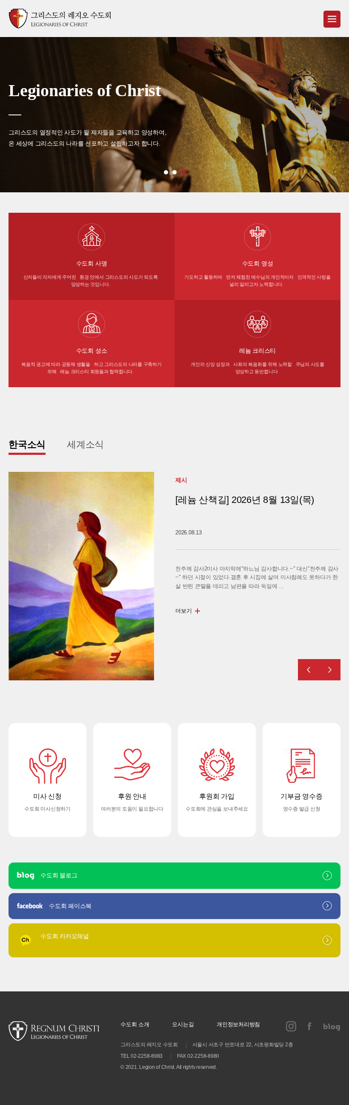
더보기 (183, 620)
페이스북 (310, 1026)
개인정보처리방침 (238, 1024)
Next (329, 669)
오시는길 (183, 1024)
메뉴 (331, 19)
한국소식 (27, 444)
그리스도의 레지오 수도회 (60, 19)
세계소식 (85, 444)
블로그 (331, 1026)
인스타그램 (291, 1026)
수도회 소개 (134, 1024)
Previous (308, 669)
